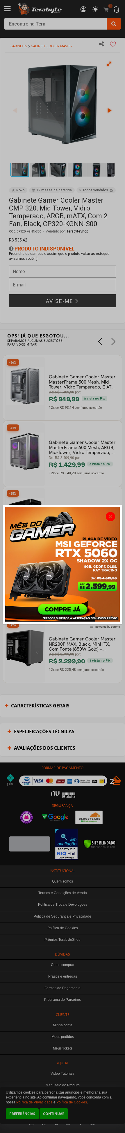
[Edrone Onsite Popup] (62, 566)
